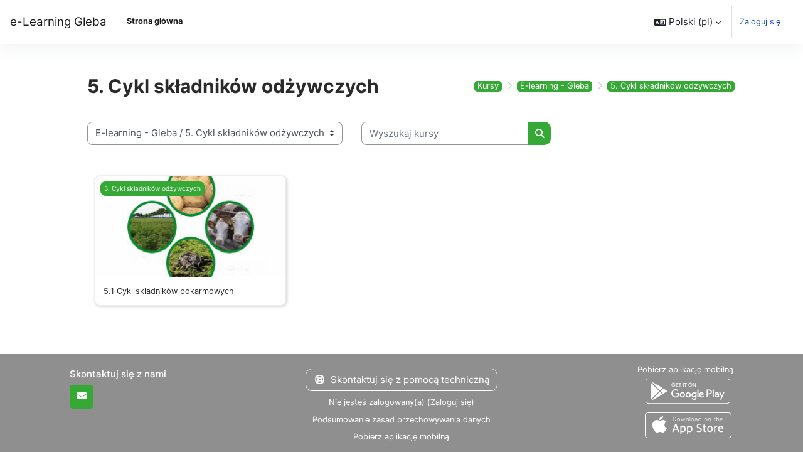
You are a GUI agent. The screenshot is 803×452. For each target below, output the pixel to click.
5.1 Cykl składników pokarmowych (169, 291)
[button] (687, 22)
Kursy (488, 85)
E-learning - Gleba (554, 85)
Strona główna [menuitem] (155, 21)
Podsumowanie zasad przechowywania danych (401, 419)
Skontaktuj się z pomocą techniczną (410, 379)
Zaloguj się (760, 21)
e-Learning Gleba (58, 21)
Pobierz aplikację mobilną (401, 436)
